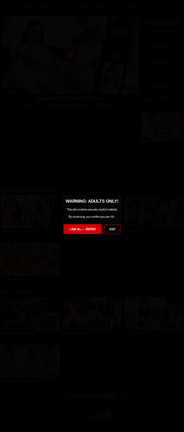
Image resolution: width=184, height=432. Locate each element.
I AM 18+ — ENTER (82, 229)
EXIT (112, 229)
